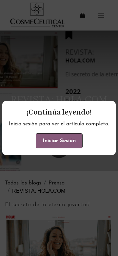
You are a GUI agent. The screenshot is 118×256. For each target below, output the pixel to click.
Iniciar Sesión (59, 140)
